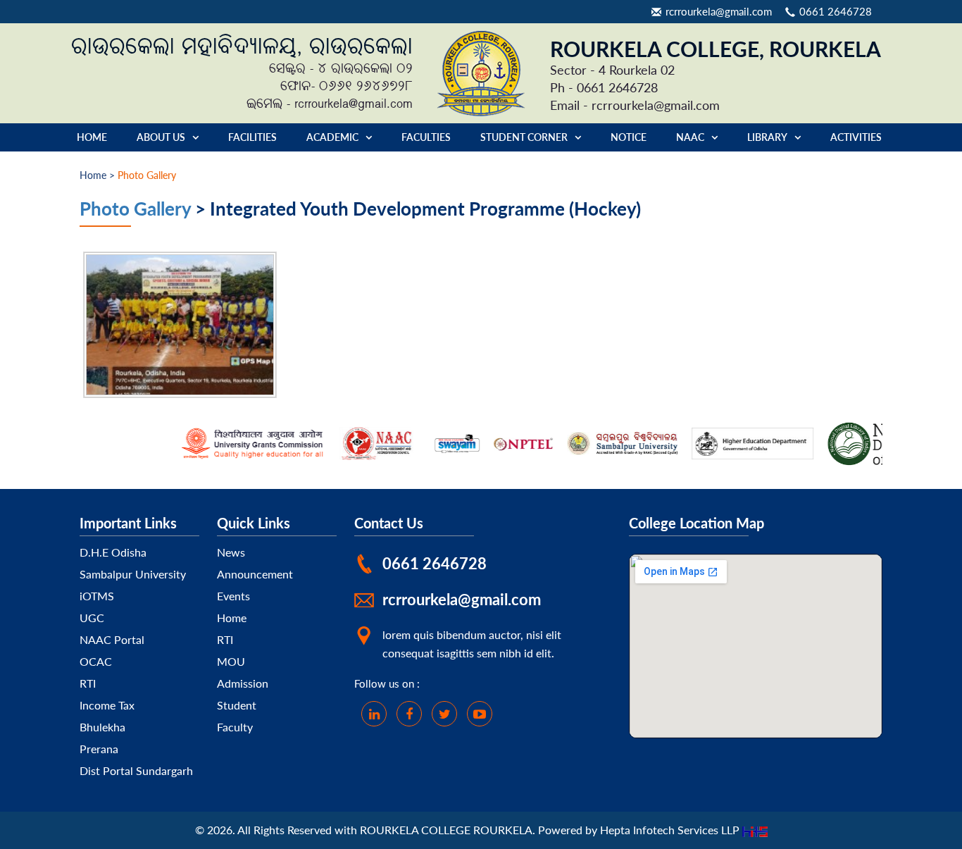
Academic (332, 137)
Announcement (255, 573)
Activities (856, 137)
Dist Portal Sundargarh (136, 770)
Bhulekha (102, 726)
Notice (628, 137)
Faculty (235, 726)
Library (767, 137)
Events (233, 595)
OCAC (96, 661)
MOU (231, 661)
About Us (161, 137)
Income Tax (107, 705)
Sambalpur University (133, 573)
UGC (92, 617)
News (231, 552)
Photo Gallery (135, 208)
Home (92, 137)
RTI (88, 683)
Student (236, 705)
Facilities (252, 137)
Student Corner (524, 137)
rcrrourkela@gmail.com (719, 11)
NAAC (690, 137)
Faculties (426, 137)
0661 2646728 (835, 11)
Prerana (99, 748)
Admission (242, 683)
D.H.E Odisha (113, 552)
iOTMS (97, 595)
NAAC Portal (112, 639)
